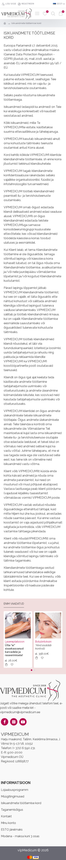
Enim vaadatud (14, 603)
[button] (31, 670)
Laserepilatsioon (14, 641)
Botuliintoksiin (43, 641)
